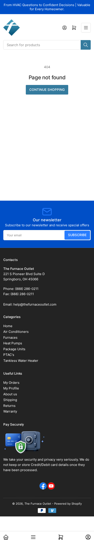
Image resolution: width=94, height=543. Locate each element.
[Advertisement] (47, 151)
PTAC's (8, 355)
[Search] (86, 44)
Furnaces (10, 337)
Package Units (14, 349)
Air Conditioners (16, 332)
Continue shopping (47, 90)
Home (7, 326)
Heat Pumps (12, 343)
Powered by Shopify (68, 503)
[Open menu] (86, 27)
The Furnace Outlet (37, 503)
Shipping (10, 400)
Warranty (10, 411)
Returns (9, 406)
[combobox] (47, 45)
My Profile (11, 388)
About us (10, 394)
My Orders (11, 383)
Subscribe (77, 235)
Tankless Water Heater (20, 361)
